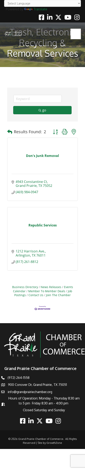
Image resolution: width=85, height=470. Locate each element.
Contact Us (35, 295)
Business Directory (25, 287)
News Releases (51, 287)
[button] (9, 131)
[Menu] (76, 34)
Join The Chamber (58, 295)
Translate (40, 9)
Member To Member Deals (46, 291)
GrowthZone (54, 442)
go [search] (44, 110)
